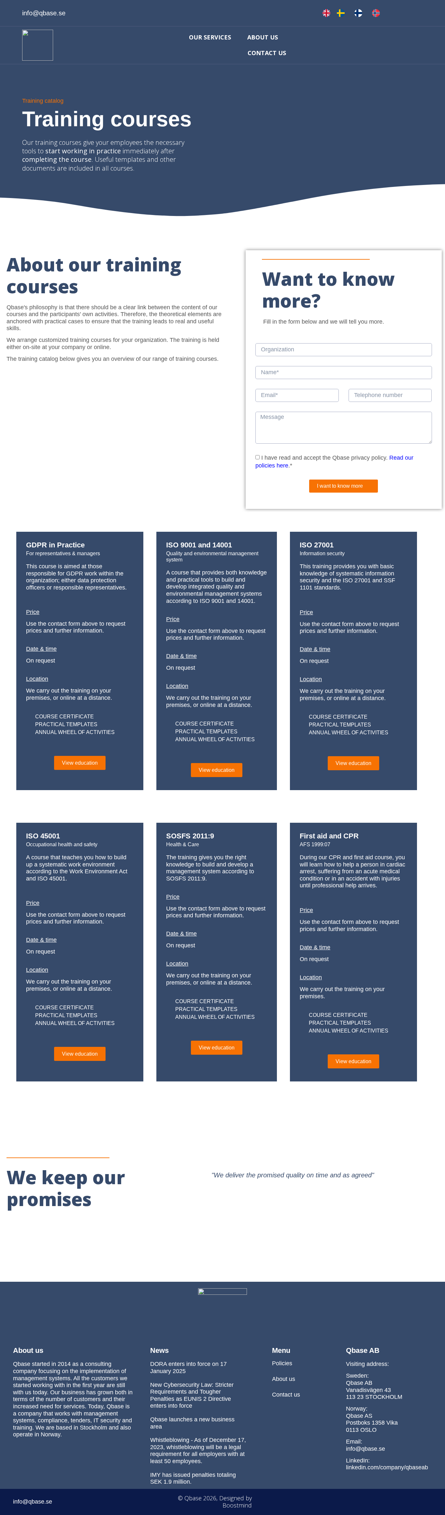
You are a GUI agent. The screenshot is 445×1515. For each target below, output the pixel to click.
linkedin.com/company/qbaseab (387, 1467)
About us (262, 37)
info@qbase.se (365, 1449)
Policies (282, 1363)
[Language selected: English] (354, 13)
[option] (342, 13)
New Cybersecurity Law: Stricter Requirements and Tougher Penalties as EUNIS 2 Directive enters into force (192, 1395)
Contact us (267, 53)
